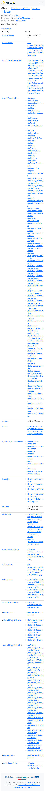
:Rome (31, 145)
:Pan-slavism (33, 371)
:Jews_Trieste (33, 637)
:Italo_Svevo (33, 221)
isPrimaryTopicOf (10, 602)
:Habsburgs (33, 333)
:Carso (31, 98)
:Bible (30, 108)
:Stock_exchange (35, 201)
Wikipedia (31, 782)
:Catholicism (33, 110)
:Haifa (31, 198)
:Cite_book (32, 441)
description (8, 35)
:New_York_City (34, 138)
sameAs (6, 514)
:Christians (32, 153)
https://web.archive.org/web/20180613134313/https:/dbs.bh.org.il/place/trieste (35, 431)
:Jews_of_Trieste (34, 640)
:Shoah (31, 363)
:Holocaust (32, 351)
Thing (17, 15)
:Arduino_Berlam (35, 103)
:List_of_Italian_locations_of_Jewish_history (35, 720)
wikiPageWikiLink (10, 98)
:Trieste (31, 148)
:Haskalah (32, 100)
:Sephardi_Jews (34, 358)
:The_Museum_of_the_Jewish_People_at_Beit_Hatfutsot (35, 338)
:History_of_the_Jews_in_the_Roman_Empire (35, 248)
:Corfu (31, 155)
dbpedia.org (21, 20)
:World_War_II (34, 150)
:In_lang (31, 444)
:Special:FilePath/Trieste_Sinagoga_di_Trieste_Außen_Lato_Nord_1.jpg (35, 570)
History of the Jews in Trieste (20, 10)
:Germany (32, 120)
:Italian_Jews (33, 667)
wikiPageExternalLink (12, 60)
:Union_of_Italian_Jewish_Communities (35, 662)
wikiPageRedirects (12, 620)
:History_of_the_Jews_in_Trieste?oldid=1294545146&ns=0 (35, 554)
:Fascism (32, 158)
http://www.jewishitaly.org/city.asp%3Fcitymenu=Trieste (35, 90)
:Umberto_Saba (34, 211)
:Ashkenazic (33, 343)
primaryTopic (10, 763)
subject (6, 479)
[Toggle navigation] (41, 3)
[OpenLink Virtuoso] (9, 777)
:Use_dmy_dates (35, 471)
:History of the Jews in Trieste (34, 521)
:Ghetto (31, 218)
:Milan (31, 135)
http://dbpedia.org (25, 18)
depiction (7, 564)
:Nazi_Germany (34, 178)
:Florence (32, 118)
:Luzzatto (32, 326)
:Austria (31, 105)
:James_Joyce (33, 168)
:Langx (31, 451)
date (5, 421)
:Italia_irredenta (34, 373)
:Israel (31, 123)
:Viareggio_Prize (35, 191)
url (4, 426)
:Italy (30, 130)
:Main (30, 454)
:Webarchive (33, 474)
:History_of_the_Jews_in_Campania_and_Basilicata (35, 655)
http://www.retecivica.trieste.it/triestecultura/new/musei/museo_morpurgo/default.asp (35, 75)
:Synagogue (33, 208)
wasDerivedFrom (10, 549)
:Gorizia (31, 160)
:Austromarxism (35, 243)
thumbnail (7, 43)
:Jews (30, 170)
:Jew (30, 361)
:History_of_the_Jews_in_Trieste (34, 604)
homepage (7, 579)
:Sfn (30, 461)
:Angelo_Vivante (34, 386)
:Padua (31, 140)
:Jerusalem (32, 133)
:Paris (30, 143)
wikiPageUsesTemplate (12, 441)
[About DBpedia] (8, 3)
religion (8, 612)
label (5, 506)
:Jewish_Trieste (34, 635)
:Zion (30, 253)
